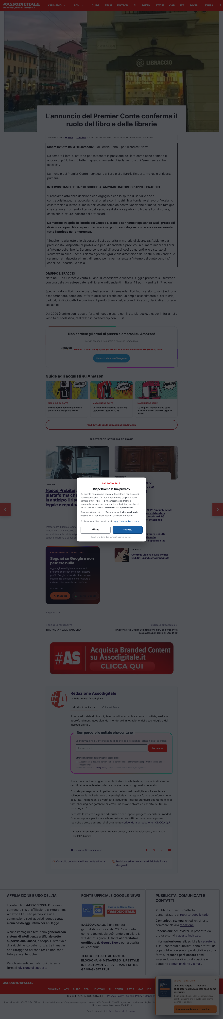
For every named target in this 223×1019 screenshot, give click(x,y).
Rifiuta (96, 529)
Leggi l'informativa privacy (126, 521)
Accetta (127, 529)
